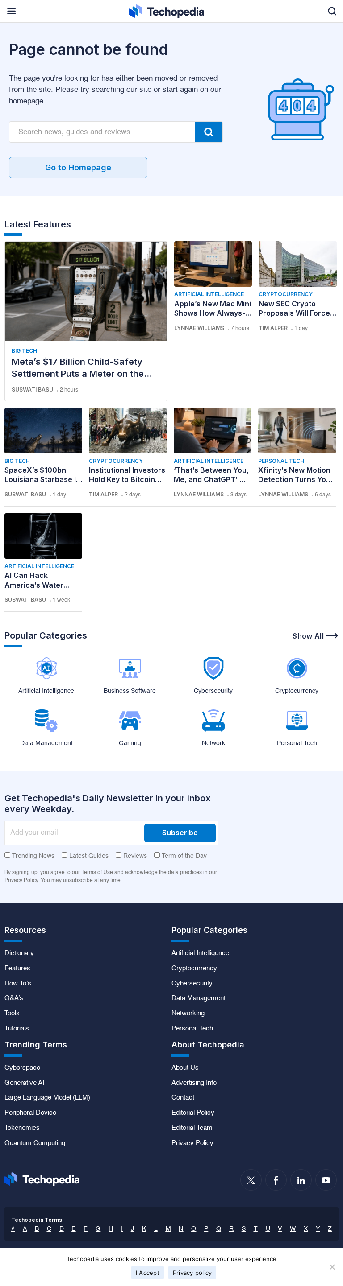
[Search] (208, 132)
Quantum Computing (34, 1143)
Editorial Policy (193, 1113)
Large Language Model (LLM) (47, 1098)
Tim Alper (273, 328)
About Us (185, 1068)
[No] (331, 1266)
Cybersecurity (192, 984)
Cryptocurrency (286, 294)
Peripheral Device (30, 1113)
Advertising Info (194, 1083)
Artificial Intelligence (209, 294)
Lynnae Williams (199, 328)
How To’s (17, 984)
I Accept (147, 1272)
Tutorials (16, 1029)
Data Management (199, 998)
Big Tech (24, 350)
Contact (183, 1098)
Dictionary (19, 953)
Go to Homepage (78, 167)
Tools (12, 1013)
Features (17, 968)
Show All (308, 635)
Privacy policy (192, 1272)
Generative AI (24, 1083)
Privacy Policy (192, 1143)
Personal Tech (281, 461)
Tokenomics (22, 1128)
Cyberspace (22, 1068)
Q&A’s (13, 998)
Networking (188, 1013)
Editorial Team (192, 1128)
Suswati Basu (32, 389)
